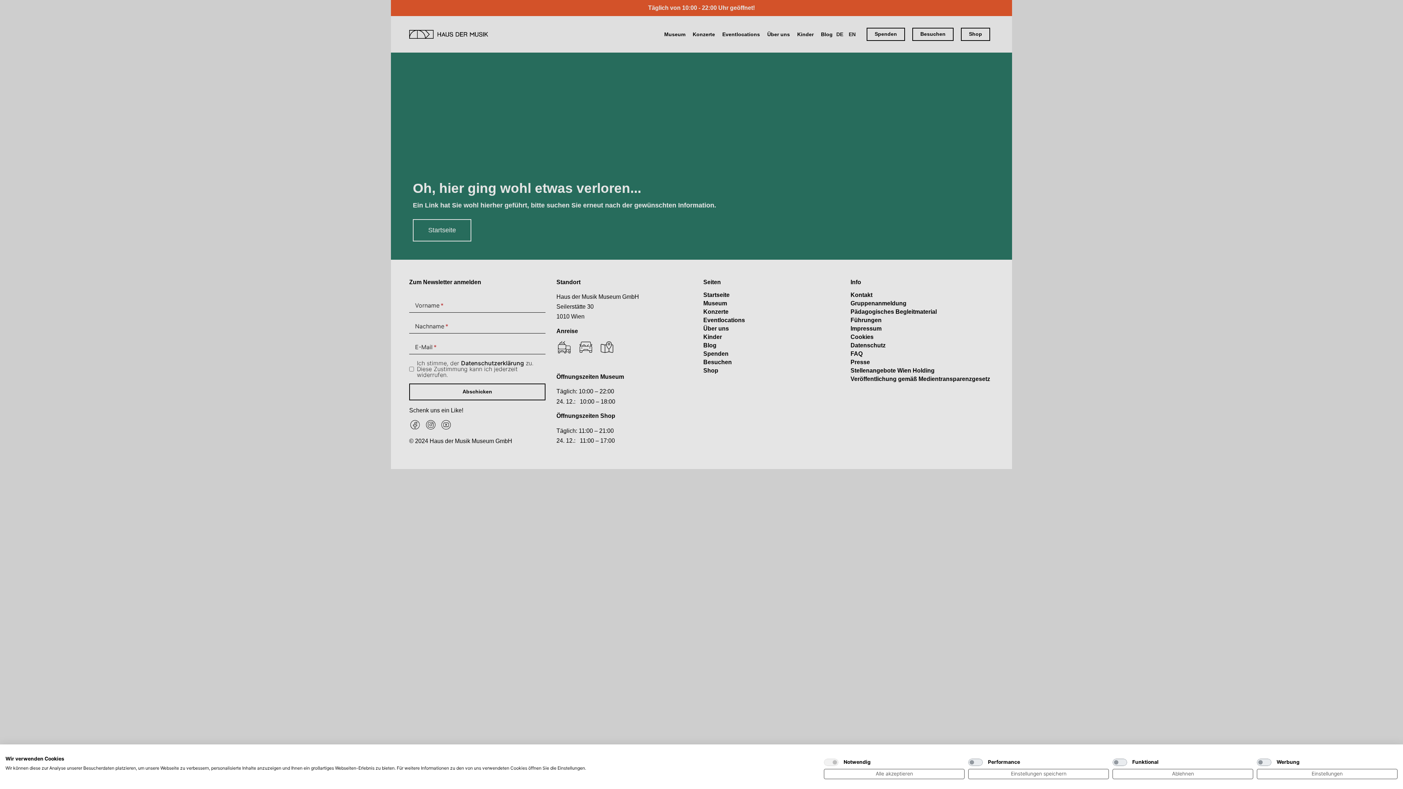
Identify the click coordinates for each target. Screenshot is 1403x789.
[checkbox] (831, 762)
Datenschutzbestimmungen (785, 753)
